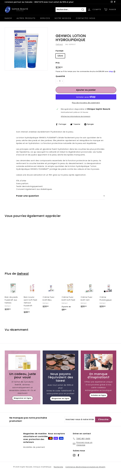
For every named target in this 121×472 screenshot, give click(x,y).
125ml (60, 56)
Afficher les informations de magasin (75, 116)
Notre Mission (63, 18)
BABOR (8, 18)
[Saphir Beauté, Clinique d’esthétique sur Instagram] (74, 455)
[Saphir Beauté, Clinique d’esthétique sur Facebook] (78, 455)
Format (59, 50)
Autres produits (26, 18)
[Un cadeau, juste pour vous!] (22, 362)
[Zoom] (26, 48)
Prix (58, 62)
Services (45, 18)
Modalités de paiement (34, 447)
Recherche (58, 467)
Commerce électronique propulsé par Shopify (85, 467)
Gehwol (59, 44)
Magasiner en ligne (22, 398)
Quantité (60, 76)
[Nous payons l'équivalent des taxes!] (60, 362)
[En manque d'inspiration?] (98, 362)
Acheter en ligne (98, 395)
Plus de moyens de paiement (86, 102)
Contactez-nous (85, 18)
